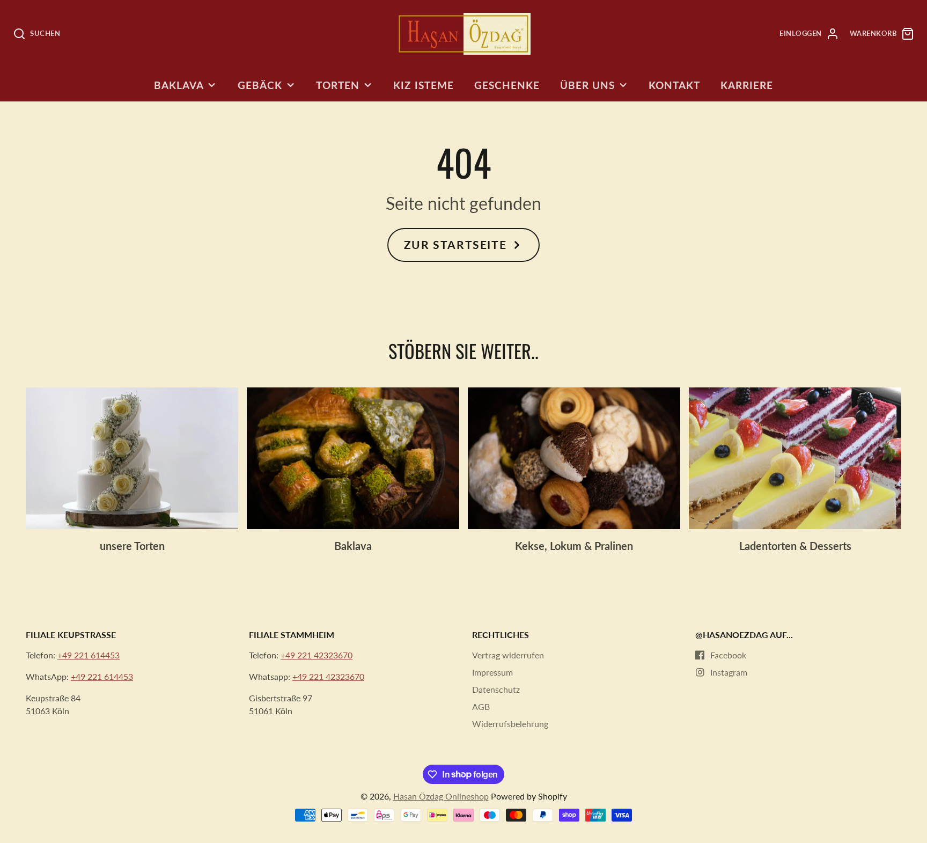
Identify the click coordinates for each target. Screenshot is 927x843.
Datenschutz (496, 689)
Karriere (746, 85)
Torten (337, 85)
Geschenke (507, 85)
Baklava (179, 85)
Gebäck (260, 85)
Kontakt (674, 85)
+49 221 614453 (88, 655)
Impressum (492, 672)
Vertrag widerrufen (508, 655)
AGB (481, 706)
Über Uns (587, 85)
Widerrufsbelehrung (510, 724)
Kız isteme (423, 85)
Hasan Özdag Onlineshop (441, 796)
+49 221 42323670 (316, 655)
